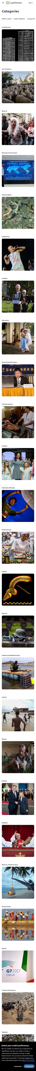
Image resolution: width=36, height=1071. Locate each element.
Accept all (29, 1066)
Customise (18, 1066)
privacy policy (29, 1060)
